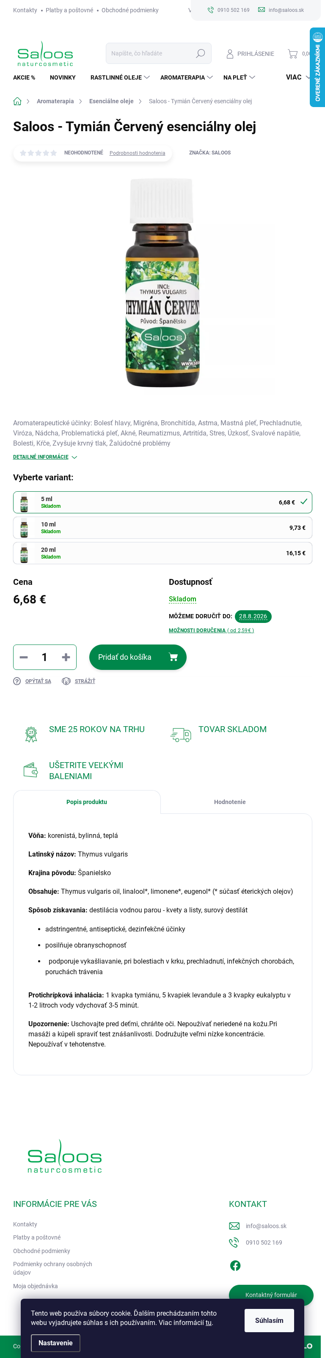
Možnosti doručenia (211, 631)
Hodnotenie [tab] (230, 802)
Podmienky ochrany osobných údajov (52, 1268)
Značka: (210, 153)
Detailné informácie (41, 457)
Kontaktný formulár (271, 1295)
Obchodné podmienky (130, 10)
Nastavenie (56, 1343)
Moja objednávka (35, 1286)
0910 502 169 (264, 1242)
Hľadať (200, 53)
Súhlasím (269, 1321)
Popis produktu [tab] (86, 802)
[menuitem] (27, 77)
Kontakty (25, 10)
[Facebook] (235, 1264)
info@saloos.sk (266, 1226)
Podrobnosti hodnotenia (137, 153)
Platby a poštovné (69, 10)
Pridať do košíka (124, 657)
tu (209, 1323)
